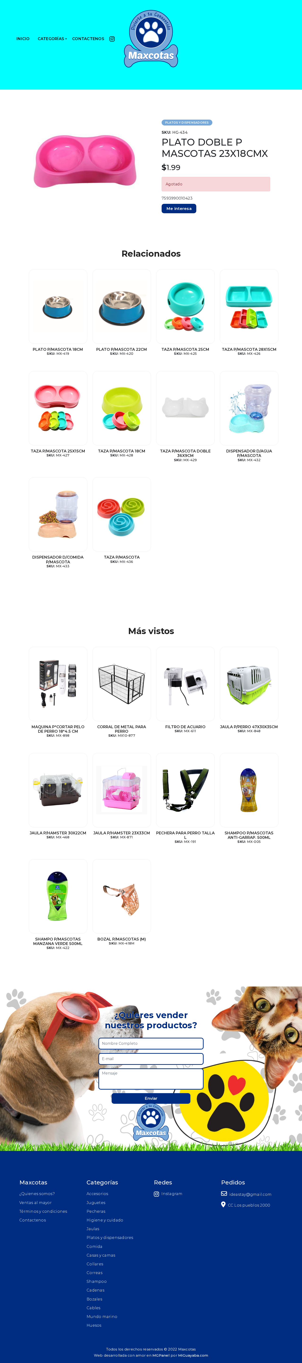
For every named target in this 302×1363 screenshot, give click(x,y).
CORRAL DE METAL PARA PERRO (121, 729)
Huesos (94, 1325)
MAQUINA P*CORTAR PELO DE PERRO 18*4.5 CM (58, 729)
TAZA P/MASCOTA (122, 557)
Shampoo (97, 1281)
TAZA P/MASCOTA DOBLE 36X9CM (185, 453)
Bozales (94, 1299)
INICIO (23, 39)
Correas (94, 1273)
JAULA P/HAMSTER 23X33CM (121, 833)
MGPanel (161, 1355)
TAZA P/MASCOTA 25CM (185, 349)
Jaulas (93, 1229)
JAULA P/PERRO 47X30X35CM (249, 727)
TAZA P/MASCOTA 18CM (121, 451)
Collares (95, 1264)
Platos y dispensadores (110, 1237)
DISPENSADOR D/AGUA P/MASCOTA (249, 453)
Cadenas (95, 1290)
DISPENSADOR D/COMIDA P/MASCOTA (58, 559)
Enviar (151, 1098)
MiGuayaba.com (193, 1355)
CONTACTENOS (88, 39)
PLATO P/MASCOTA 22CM (121, 349)
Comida (95, 1246)
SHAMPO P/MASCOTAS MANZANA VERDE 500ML (58, 941)
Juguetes (96, 1202)
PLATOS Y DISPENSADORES (187, 122)
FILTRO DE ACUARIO (185, 727)
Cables (94, 1308)
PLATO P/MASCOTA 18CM (58, 349)
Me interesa (179, 208)
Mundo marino (102, 1316)
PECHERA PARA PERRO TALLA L (185, 835)
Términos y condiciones (43, 1211)
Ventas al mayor (35, 1202)
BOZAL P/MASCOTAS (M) (121, 939)
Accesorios (97, 1194)
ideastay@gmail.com (250, 1194)
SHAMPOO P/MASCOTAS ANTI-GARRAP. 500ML (249, 835)
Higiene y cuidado (105, 1220)
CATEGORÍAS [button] (51, 39)
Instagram (171, 1194)
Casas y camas (101, 1255)
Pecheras (96, 1211)
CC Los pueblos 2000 (248, 1205)
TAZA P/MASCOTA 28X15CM (249, 349)
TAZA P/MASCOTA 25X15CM (58, 451)
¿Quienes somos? (37, 1194)
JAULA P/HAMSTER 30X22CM (58, 833)
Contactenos (32, 1220)
